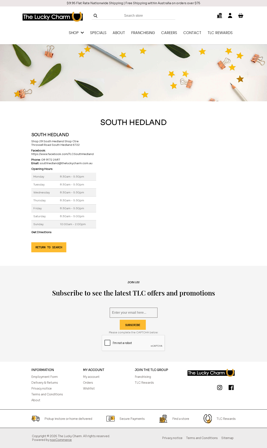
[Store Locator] (219, 15)
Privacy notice (41, 388)
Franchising (143, 377)
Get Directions (41, 232)
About (35, 400)
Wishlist (89, 388)
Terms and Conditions (47, 394)
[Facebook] (230, 388)
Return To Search (48, 247)
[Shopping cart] (241, 15)
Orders (88, 383)
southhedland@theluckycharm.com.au (66, 163)
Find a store (180, 419)
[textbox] (133, 16)
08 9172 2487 (50, 159)
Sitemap (227, 438)
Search (95, 15)
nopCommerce (61, 440)
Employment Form (44, 377)
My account (91, 377)
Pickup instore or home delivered (68, 419)
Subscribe (132, 325)
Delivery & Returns (44, 383)
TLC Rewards (144, 383)
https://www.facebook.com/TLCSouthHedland (62, 154)
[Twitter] (218, 388)
